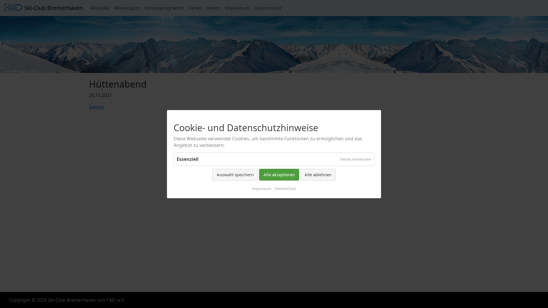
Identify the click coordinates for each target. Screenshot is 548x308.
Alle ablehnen (318, 174)
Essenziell (188, 159)
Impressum (261, 188)
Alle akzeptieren (279, 174)
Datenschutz (285, 188)
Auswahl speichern (235, 174)
